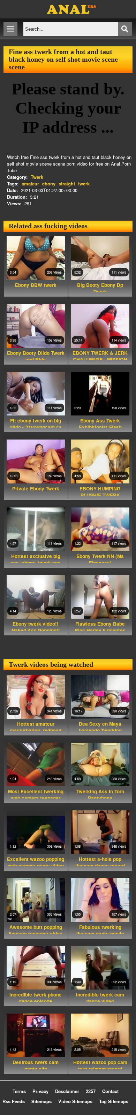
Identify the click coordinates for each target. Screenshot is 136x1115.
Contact (110, 1091)
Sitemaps (41, 1101)
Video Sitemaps (75, 1101)
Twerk (37, 177)
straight (67, 183)
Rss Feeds (13, 1101)
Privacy (40, 1091)
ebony (48, 183)
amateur (30, 183)
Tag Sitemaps (113, 1101)
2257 (91, 1091)
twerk (84, 183)
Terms (19, 1091)
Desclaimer (67, 1091)
